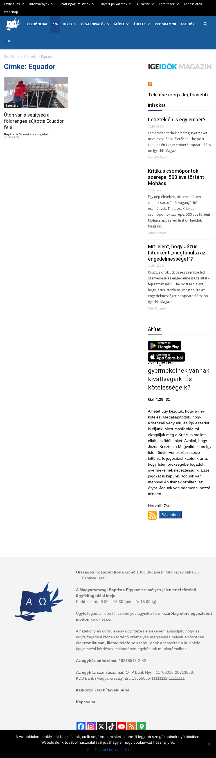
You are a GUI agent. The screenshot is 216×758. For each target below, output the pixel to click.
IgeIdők (187, 24)
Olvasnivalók (93, 24)
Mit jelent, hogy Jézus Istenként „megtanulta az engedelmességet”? (177, 252)
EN (8, 41)
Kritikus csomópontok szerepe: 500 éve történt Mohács (176, 177)
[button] (205, 24)
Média (119, 24)
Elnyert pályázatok (113, 4)
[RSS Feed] (131, 726)
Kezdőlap (11, 56)
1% (55, 24)
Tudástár (143, 4)
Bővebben (170, 514)
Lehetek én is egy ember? (177, 119)
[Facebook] (81, 726)
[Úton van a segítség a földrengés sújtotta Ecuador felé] (36, 92)
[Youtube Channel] (121, 726)
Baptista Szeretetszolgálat (26, 134)
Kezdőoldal (37, 24)
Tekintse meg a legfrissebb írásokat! (178, 100)
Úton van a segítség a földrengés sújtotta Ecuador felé (34, 121)
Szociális (12, 106)
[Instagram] (91, 726)
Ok (89, 749)
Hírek (67, 24)
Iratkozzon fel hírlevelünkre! (102, 690)
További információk (111, 749)
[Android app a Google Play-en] (164, 349)
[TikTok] (111, 726)
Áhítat (139, 24)
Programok (165, 24)
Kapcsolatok (193, 4)
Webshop (11, 12)
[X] (101, 726)
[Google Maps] (141, 726)
